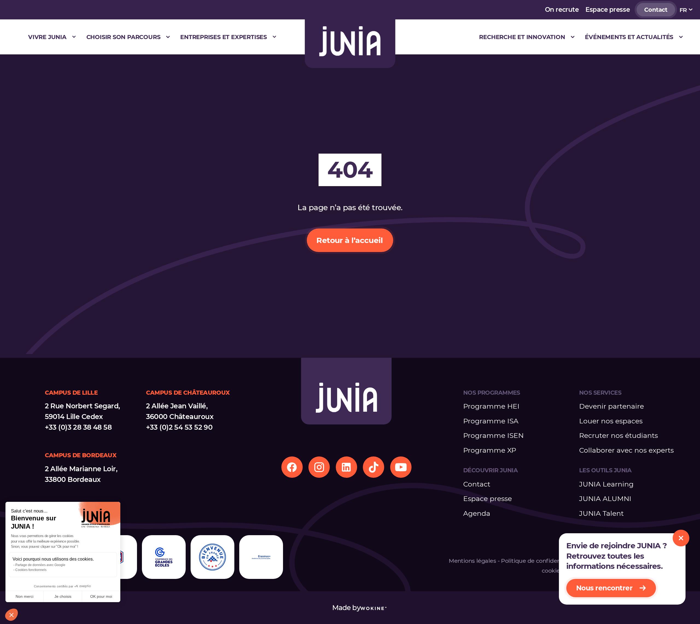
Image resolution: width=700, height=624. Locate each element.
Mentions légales (472, 560)
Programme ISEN (493, 435)
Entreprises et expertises (223, 36)
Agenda (476, 513)
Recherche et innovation (522, 36)
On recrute (562, 9)
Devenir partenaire (611, 406)
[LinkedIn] (346, 467)
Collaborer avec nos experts (626, 450)
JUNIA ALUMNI (605, 498)
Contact (655, 9)
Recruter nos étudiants (618, 435)
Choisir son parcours (123, 36)
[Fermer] (681, 538)
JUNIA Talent (601, 513)
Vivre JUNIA (47, 36)
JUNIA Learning (606, 484)
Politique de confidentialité (538, 560)
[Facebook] (292, 467)
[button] (11, 614)
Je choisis (62, 596)
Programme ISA (490, 421)
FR (683, 9)
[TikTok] (373, 467)
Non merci (24, 596)
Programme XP (489, 450)
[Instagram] (319, 467)
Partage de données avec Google (40, 565)
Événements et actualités (629, 36)
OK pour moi (101, 596)
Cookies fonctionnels (30, 570)
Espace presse (607, 9)
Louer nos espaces (611, 421)
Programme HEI (491, 406)
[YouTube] (401, 467)
